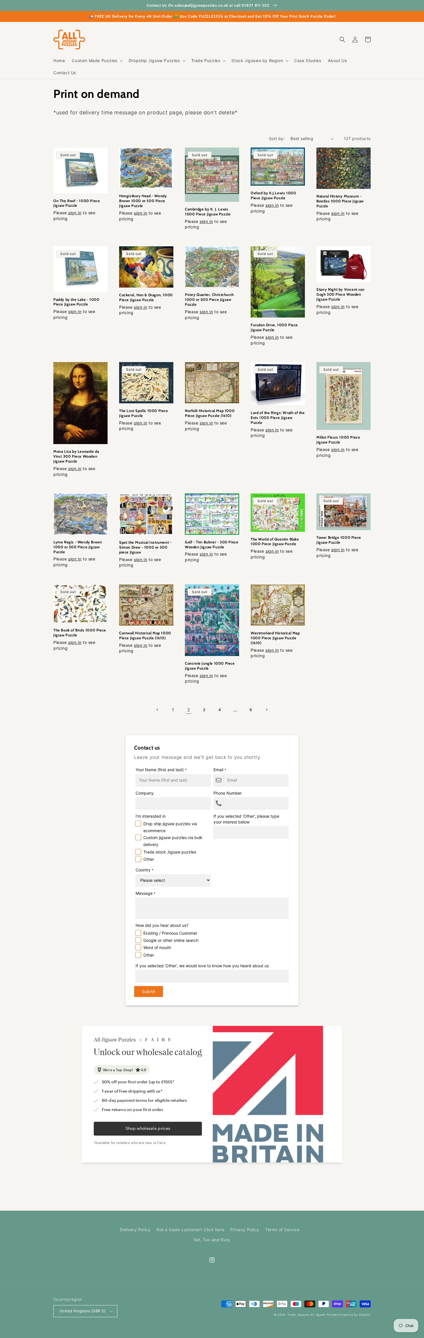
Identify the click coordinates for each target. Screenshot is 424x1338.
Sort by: (277, 138)
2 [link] (188, 710)
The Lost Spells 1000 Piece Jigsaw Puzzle (143, 413)
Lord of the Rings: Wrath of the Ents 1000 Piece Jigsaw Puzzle (278, 417)
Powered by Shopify (355, 1314)
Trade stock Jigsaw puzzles (169, 851)
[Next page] (266, 709)
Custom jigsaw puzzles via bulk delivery (172, 841)
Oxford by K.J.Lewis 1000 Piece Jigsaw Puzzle (273, 195)
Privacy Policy (244, 1229)
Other (148, 859)
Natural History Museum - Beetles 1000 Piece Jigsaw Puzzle (340, 201)
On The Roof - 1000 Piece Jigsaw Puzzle (76, 203)
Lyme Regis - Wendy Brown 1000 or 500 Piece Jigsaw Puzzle (77, 547)
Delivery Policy (135, 1229)
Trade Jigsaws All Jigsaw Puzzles (312, 1314)
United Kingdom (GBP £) (82, 1311)
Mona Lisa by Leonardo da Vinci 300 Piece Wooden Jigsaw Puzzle (76, 456)
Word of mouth (157, 947)
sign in (74, 212)
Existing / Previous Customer (170, 933)
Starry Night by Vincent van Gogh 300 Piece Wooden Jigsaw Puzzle (340, 294)
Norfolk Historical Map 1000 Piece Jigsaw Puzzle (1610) (209, 413)
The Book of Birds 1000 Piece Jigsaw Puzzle (79, 632)
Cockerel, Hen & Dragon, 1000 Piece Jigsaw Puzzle (146, 297)
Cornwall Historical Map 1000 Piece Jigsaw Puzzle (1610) (145, 635)
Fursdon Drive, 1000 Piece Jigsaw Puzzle (274, 327)
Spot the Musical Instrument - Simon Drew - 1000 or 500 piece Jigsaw (145, 547)
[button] (96, 61)
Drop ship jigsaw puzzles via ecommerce (170, 827)
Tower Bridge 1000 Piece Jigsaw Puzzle (338, 540)
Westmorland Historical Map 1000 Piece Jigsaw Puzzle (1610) (275, 638)
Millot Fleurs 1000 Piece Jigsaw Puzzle (338, 439)
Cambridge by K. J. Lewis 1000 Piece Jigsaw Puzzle (207, 211)
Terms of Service (282, 1229)
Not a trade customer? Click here (190, 1229)
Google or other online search (170, 940)
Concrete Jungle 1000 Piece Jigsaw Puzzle (210, 665)
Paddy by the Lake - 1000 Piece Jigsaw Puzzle (76, 302)
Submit (148, 991)
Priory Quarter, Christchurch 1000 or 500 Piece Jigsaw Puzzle (209, 299)
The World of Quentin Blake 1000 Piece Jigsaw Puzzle (275, 541)
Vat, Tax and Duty (212, 1239)
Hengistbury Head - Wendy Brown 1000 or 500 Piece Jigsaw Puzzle (143, 200)
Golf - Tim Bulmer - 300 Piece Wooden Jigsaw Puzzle (211, 544)
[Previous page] (157, 709)
